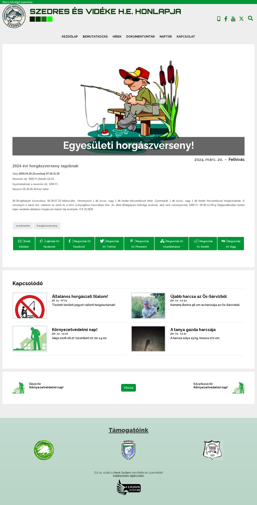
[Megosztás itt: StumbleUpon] (172, 243)
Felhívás (236, 159)
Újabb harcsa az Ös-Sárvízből (198, 296)
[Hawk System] (128, 487)
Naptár (166, 36)
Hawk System (122, 472)
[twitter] (241, 19)
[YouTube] (233, 19)
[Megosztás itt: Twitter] (109, 243)
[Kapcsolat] (218, 19)
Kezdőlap (70, 36)
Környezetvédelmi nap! (74, 329)
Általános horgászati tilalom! (80, 296)
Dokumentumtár (140, 36)
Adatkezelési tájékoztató (128, 475)
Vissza (128, 388)
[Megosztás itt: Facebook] (79, 243)
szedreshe (23, 225)
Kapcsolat (186, 36)
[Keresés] (250, 19)
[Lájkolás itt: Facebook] (49, 243)
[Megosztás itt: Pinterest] (139, 243)
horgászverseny (47, 225)
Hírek (117, 36)
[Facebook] (225, 19)
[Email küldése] (24, 243)
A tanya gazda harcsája (193, 329)
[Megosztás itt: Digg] (230, 243)
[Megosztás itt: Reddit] (203, 243)
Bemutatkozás (95, 36)
